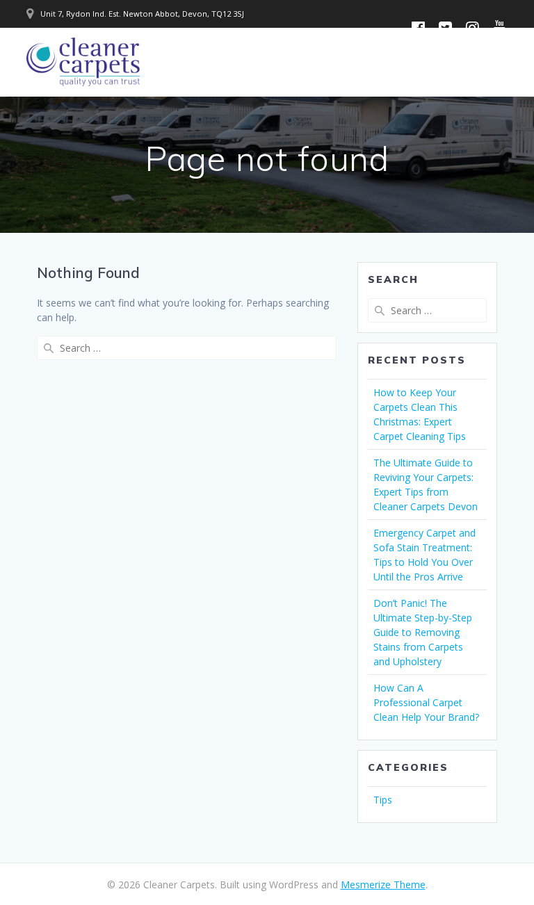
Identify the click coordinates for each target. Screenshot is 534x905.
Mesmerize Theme (383, 884)
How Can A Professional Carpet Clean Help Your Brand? (426, 702)
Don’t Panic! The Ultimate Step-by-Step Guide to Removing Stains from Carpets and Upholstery (422, 632)
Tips (382, 799)
